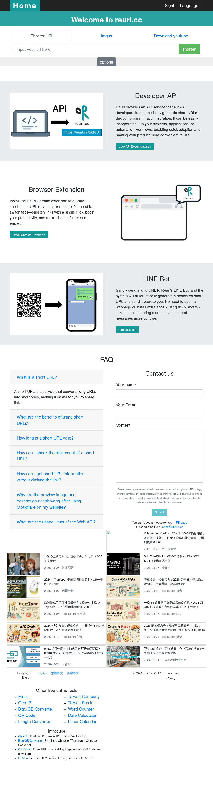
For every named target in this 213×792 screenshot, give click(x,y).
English (42, 673)
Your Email (126, 405)
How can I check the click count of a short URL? (55, 455)
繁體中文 (57, 673)
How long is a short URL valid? (45, 438)
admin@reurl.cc (172, 527)
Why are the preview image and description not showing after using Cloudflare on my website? (49, 500)
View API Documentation (135, 146)
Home (25, 5)
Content (123, 425)
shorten (189, 49)
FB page (181, 522)
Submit (159, 512)
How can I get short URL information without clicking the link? (50, 476)
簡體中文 (73, 673)
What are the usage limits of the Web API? (56, 522)
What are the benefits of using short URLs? (50, 420)
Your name (126, 385)
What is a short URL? (37, 377)
